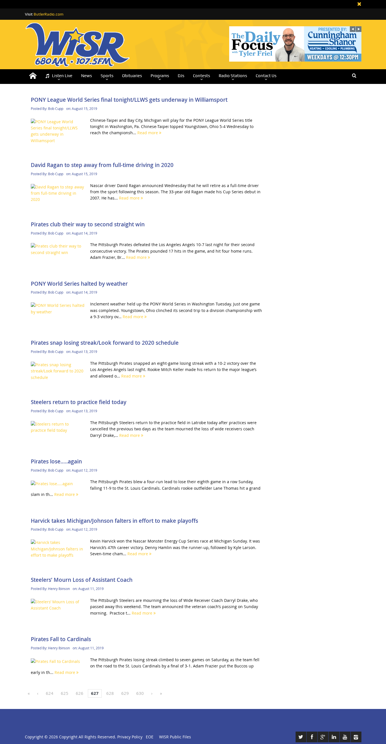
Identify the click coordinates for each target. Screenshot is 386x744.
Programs (160, 75)
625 (64, 693)
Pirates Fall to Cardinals (61, 639)
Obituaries (132, 75)
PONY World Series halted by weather (79, 283)
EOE (148, 736)
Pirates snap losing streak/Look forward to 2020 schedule (105, 342)
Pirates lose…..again (56, 461)
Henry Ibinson (59, 588)
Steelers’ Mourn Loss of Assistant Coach (82, 580)
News (86, 75)
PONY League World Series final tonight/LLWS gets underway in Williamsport (129, 99)
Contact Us (266, 75)
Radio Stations (233, 75)
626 (79, 693)
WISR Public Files (175, 736)
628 (110, 693)
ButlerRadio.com (48, 14)
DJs (181, 75)
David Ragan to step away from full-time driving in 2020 (102, 165)
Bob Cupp (55, 108)
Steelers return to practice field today (78, 402)
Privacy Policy (129, 736)
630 (140, 693)
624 (49, 693)
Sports (107, 75)
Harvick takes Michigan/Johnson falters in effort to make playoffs (114, 520)
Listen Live (62, 75)
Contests (201, 75)
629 (125, 693)
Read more (148, 132)
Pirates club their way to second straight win (88, 224)
